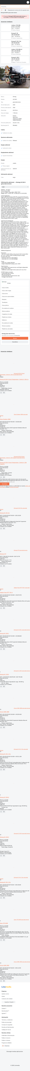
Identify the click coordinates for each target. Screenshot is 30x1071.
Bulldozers (4, 320)
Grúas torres (5, 293)
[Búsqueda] (28, 6)
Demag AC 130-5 (4, 674)
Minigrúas (4, 299)
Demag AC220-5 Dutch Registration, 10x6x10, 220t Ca (14, 379)
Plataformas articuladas (7, 328)
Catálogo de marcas (6, 1029)
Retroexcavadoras (6, 325)
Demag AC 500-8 (4, 797)
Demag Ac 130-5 (15, 57)
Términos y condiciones (7, 1019)
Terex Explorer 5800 (5, 419)
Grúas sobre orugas (6, 290)
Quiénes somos (5, 993)
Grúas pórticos (5, 305)
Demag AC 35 (14, 33)
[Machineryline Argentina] (9, 2)
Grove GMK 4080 (4, 712)
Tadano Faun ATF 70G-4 (6, 592)
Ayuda (3, 996)
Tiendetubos (4, 302)
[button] (28, 2)
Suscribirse (4, 483)
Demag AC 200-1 (4, 633)
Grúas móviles (5, 287)
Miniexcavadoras (6, 311)
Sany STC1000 (4, 923)
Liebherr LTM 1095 (15, 25)
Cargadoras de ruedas (7, 314)
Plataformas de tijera (6, 317)
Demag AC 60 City (5, 513)
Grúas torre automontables (8, 296)
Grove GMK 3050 (4, 965)
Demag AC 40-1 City (16, 41)
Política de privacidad (6, 1022)
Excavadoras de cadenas (8, 308)
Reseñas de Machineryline (8, 1027)
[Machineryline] (5, 10)
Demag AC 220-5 (4, 837)
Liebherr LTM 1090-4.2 (16, 49)
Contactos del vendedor (7, 998)
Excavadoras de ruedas (7, 323)
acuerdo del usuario (13, 487)
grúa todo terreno (17, 102)
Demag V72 (3, 554)
